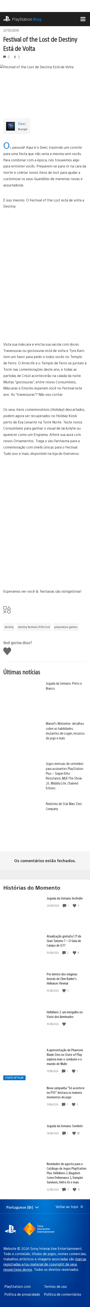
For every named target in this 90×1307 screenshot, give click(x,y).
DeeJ (22, 123)
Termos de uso (55, 1286)
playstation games (66, 627)
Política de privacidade (22, 1294)
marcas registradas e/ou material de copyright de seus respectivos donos (44, 1264)
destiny (9, 627)
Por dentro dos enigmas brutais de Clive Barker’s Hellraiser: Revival (62, 978)
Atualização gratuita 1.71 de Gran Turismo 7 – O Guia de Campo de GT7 (64, 940)
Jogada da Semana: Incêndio (65, 898)
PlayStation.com (17, 1286)
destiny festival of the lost (34, 627)
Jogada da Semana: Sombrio (65, 1126)
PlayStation (27, 19)
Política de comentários (62, 1294)
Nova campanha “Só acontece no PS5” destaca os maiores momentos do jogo (66, 1092)
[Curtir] (75, 906)
